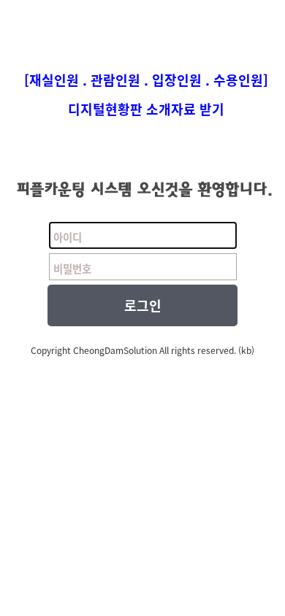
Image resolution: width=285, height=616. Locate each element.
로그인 (143, 305)
